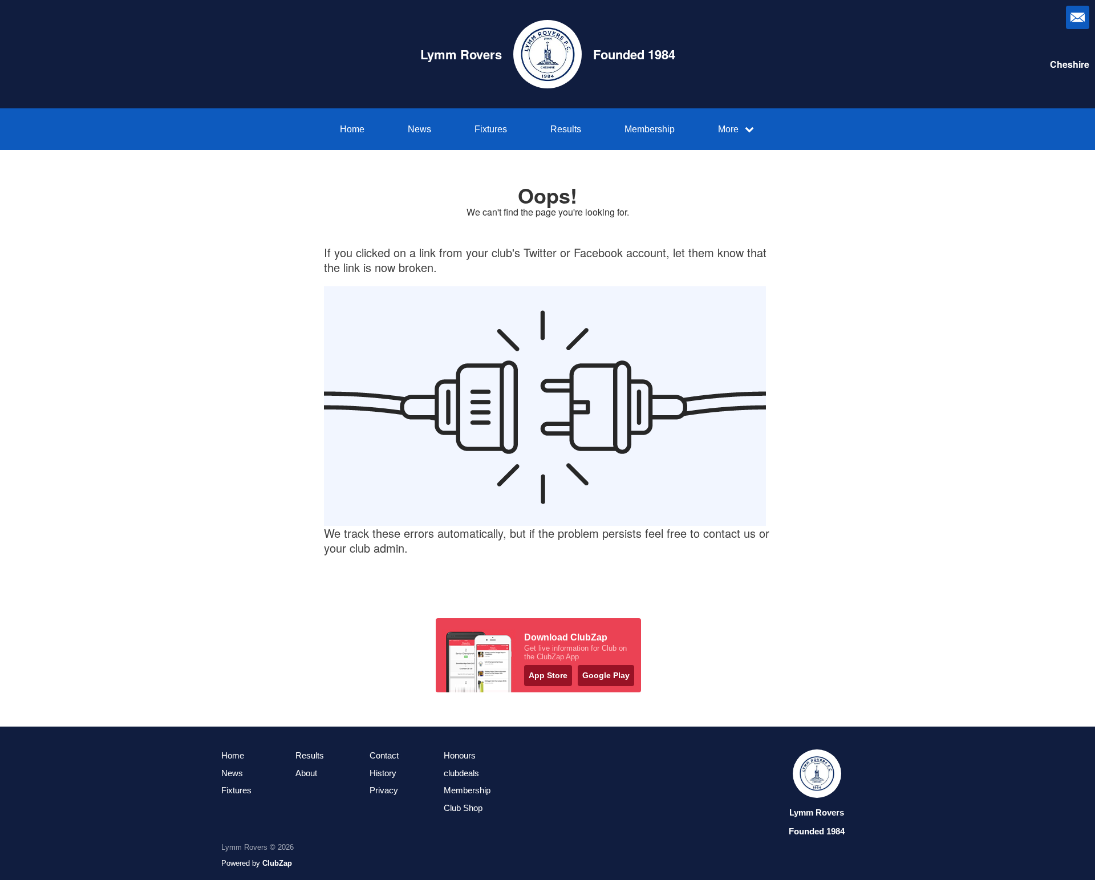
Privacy (384, 790)
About (306, 773)
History (383, 773)
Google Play (606, 675)
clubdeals (461, 773)
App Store (548, 675)
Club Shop (463, 808)
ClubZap (277, 863)
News (419, 129)
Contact (384, 755)
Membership (649, 129)
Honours (460, 755)
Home (352, 129)
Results (565, 129)
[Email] (1077, 17)
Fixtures (490, 129)
